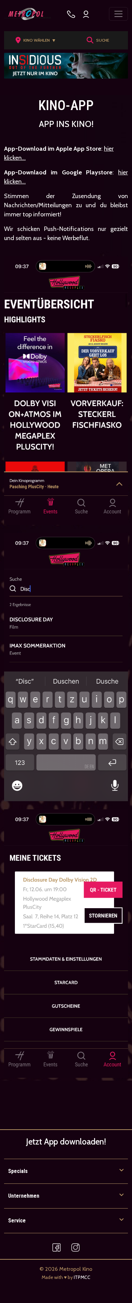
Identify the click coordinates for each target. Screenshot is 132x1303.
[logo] (27, 14)
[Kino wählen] (71, 14)
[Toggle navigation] (118, 14)
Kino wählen (39, 40)
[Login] (86, 14)
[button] (38, 40)
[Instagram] (75, 1247)
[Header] (66, 66)
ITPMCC (82, 1277)
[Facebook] (56, 1247)
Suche (102, 40)
